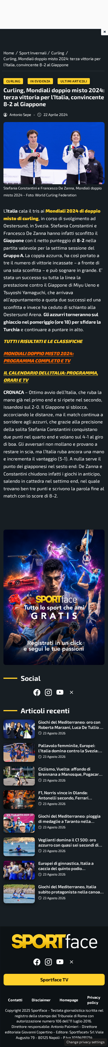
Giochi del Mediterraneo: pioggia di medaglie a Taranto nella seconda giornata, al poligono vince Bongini (69, 824)
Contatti (15, 1000)
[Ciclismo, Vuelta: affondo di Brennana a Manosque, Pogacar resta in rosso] (19, 775)
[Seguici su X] (71, 692)
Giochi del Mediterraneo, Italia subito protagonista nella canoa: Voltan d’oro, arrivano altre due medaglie (69, 894)
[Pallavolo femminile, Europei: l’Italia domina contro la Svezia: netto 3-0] (19, 752)
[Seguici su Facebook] (36, 692)
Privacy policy (93, 1000)
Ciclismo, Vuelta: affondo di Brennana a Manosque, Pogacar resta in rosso (68, 774)
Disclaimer (41, 1000)
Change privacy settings (86, 1042)
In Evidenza (40, 81)
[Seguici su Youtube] (59, 692)
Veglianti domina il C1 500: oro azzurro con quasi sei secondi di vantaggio (68, 845)
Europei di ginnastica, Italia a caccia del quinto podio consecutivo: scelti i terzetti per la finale (71, 871)
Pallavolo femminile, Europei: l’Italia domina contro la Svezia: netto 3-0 (68, 750)
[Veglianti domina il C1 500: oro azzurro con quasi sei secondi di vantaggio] (19, 846)
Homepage (69, 1000)
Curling (13, 81)
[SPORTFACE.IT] (54, 941)
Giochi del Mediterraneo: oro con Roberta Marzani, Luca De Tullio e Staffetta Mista (70, 727)
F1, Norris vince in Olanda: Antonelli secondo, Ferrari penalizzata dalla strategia (64, 797)
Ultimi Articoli (73, 81)
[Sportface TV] (54, 597)
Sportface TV (54, 979)
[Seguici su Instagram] (48, 692)
